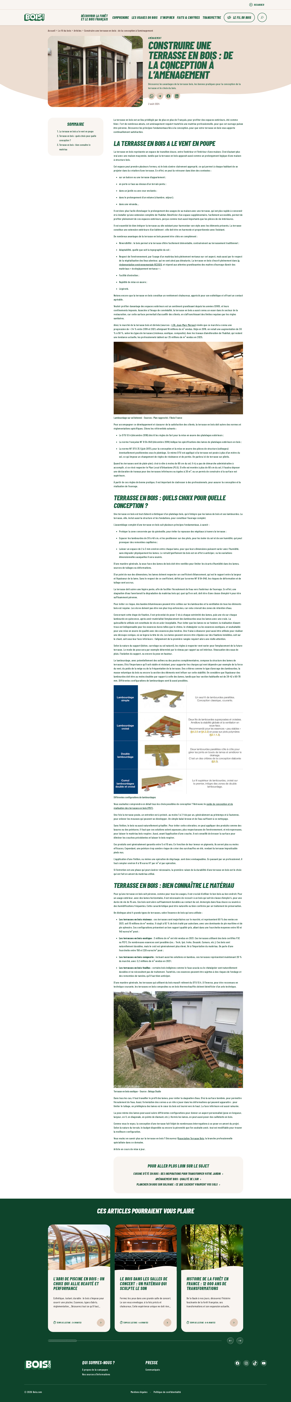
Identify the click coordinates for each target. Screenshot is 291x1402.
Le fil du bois (242, 17)
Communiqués (153, 1369)
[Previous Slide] (230, 1340)
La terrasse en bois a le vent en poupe (76, 131)
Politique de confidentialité (167, 1391)
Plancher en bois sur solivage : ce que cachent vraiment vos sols (178, 1184)
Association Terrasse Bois (191, 1138)
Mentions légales (139, 1391)
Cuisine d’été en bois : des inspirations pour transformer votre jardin (178, 1173)
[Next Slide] (239, 1340)
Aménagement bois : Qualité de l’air (178, 1179)
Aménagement (154, 38)
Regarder (259, 4)
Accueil (51, 30)
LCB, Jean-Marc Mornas (183, 324)
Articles (78, 30)
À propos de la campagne (95, 1369)
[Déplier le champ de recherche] (262, 17)
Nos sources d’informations (96, 1374)
